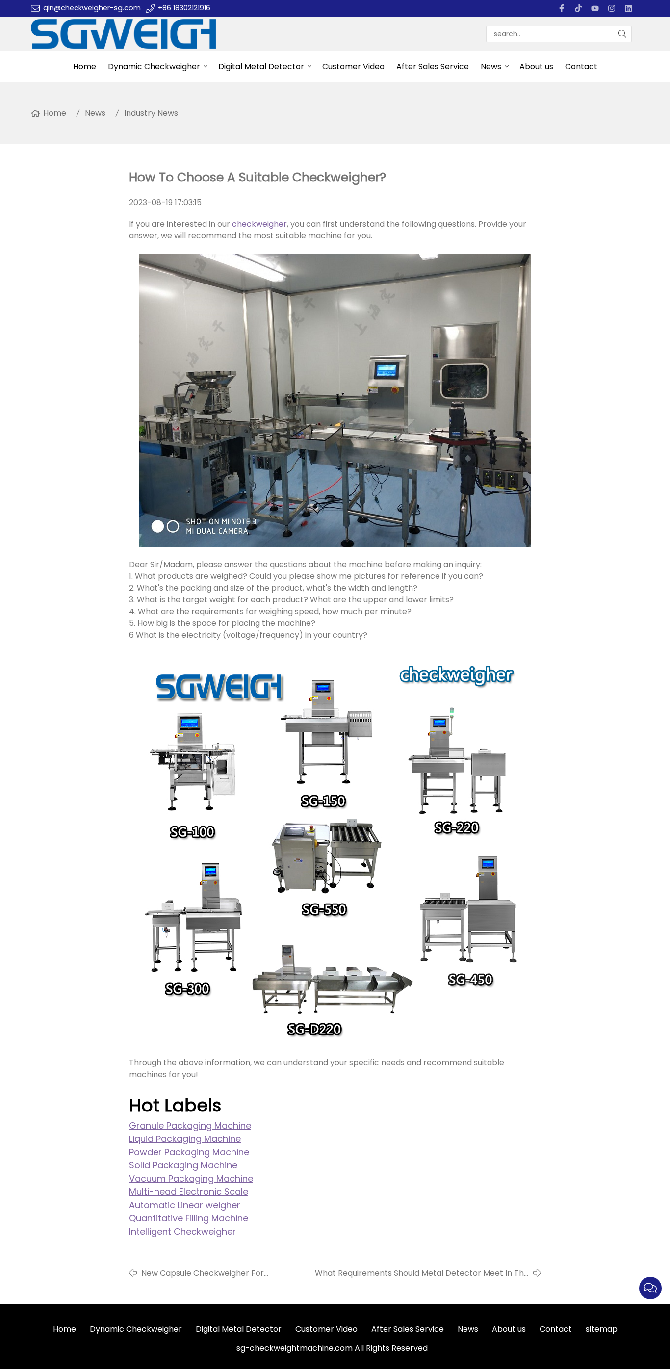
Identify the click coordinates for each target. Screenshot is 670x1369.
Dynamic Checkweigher (154, 66)
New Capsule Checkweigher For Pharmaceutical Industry (202, 1273)
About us (536, 66)
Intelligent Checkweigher (182, 1231)
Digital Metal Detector (261, 66)
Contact (581, 66)
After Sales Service (432, 66)
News (491, 66)
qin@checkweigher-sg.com (92, 8)
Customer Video (353, 66)
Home (84, 66)
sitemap (602, 1329)
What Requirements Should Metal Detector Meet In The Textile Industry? (422, 1273)
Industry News (151, 113)
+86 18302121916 (184, 8)
